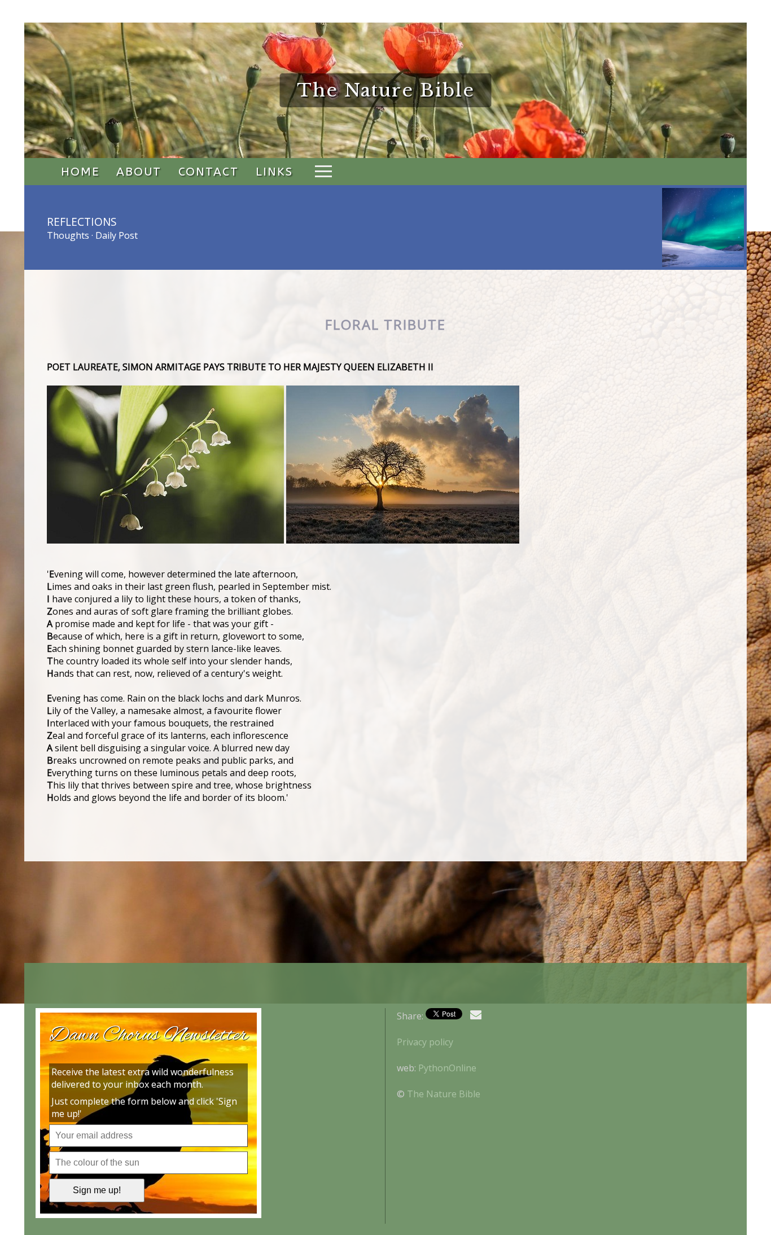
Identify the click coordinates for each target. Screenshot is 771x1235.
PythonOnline (447, 1068)
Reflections (82, 221)
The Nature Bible (443, 1094)
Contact (208, 171)
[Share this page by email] (475, 1014)
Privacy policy (425, 1042)
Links (274, 171)
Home (80, 171)
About (138, 171)
